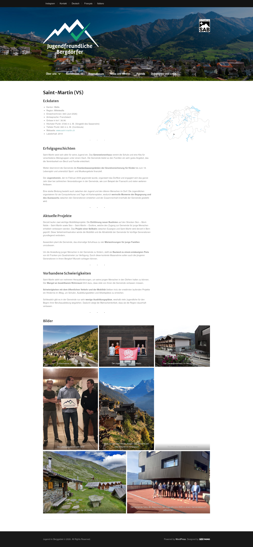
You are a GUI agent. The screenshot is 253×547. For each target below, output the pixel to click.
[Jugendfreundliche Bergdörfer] (71, 37)
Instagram (50, 3)
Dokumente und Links (163, 73)
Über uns (51, 73)
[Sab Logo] (204, 25)
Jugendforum (96, 73)
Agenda (140, 73)
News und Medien (120, 73)
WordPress (181, 539)
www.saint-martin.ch (65, 130)
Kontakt (63, 3)
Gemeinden (72, 73)
